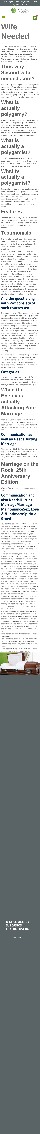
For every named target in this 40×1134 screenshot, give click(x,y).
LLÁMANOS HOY (16, 937)
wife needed (5, 44)
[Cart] (35, 18)
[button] (3, 18)
